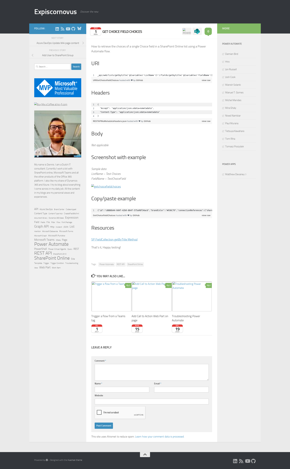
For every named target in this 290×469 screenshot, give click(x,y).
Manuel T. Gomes (234, 92)
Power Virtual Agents (57, 249)
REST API (121, 264)
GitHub (139, 80)
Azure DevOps (46, 209)
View (36, 268)
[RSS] (62, 29)
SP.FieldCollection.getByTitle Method (114, 239)
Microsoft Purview (56, 235)
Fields (43, 222)
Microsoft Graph (40, 235)
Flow (58, 222)
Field (36, 222)
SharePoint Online (135, 264)
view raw (206, 80)
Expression (71, 217)
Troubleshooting (71, 263)
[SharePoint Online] (197, 31)
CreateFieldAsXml (71, 213)
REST (76, 249)
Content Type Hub (56, 213)
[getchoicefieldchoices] (106, 186)
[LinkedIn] (57, 29)
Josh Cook (230, 77)
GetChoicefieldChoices (104, 215)
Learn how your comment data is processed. (159, 436)
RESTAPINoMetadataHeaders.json (110, 121)
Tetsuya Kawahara (234, 131)
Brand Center (59, 209)
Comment (100, 360)
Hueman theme (75, 460)
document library (40, 218)
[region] (151, 75)
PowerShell (40, 248)
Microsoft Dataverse (50, 231)
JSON (65, 227)
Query (69, 249)
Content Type (40, 213)
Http (52, 226)
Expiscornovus (55, 12)
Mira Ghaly (230, 107)
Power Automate (107, 264)
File (48, 222)
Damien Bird (231, 53)
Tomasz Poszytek (234, 146)
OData (58, 240)
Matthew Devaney (235, 174)
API (36, 209)
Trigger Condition (57, 263)
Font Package (67, 222)
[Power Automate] (186, 31)
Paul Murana (231, 123)
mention (37, 231)
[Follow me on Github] (73, 29)
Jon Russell (231, 69)
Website (99, 395)
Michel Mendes (233, 100)
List (72, 226)
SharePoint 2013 (59, 254)
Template (38, 263)
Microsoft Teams (44, 239)
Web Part (45, 267)
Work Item (56, 268)
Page (64, 239)
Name (98, 383)
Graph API (41, 226)
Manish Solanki (233, 84)
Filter (53, 222)
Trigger (46, 263)
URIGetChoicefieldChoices (106, 80)
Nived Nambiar (233, 115)
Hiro (227, 61)
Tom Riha (230, 138)
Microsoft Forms (66, 231)
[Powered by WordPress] (47, 460)
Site (73, 258)
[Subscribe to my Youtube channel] (68, 29)
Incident (59, 227)
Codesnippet (71, 209)
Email (157, 383)
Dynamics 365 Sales (56, 218)
